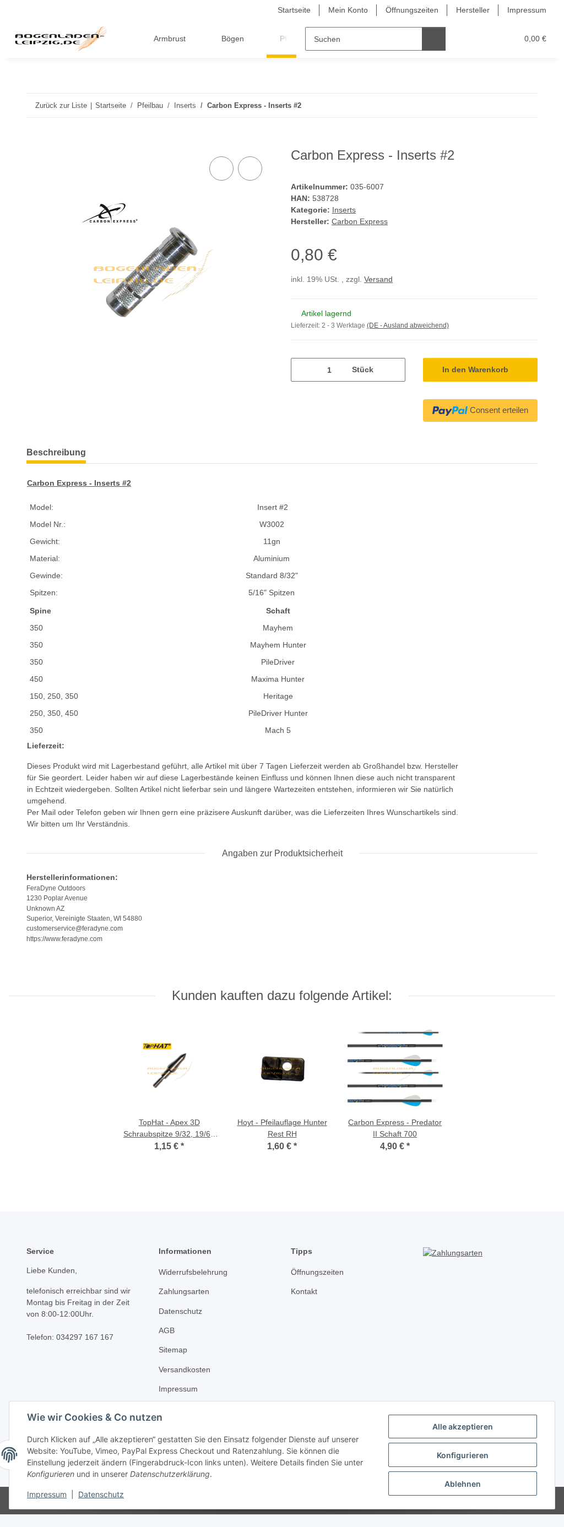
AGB (167, 1330)
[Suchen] (434, 39)
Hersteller (473, 10)
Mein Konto (348, 10)
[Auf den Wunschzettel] (250, 168)
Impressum (47, 1494)
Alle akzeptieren (462, 1426)
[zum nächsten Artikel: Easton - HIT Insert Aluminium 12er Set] (526, 105)
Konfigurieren (463, 1455)
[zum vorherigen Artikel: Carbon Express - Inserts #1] (502, 105)
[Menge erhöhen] (393, 369)
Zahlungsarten (184, 1291)
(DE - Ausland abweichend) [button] (408, 325)
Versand (378, 279)
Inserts (344, 209)
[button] (466, 39)
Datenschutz (101, 1494)
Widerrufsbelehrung (193, 1272)
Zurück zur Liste (61, 105)
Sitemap (173, 1349)
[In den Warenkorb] (35, 141)
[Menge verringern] (303, 369)
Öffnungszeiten (412, 10)
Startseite (294, 10)
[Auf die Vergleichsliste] (221, 168)
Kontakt (304, 1291)
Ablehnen (462, 1483)
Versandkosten (184, 1369)
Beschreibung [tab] (56, 452)
